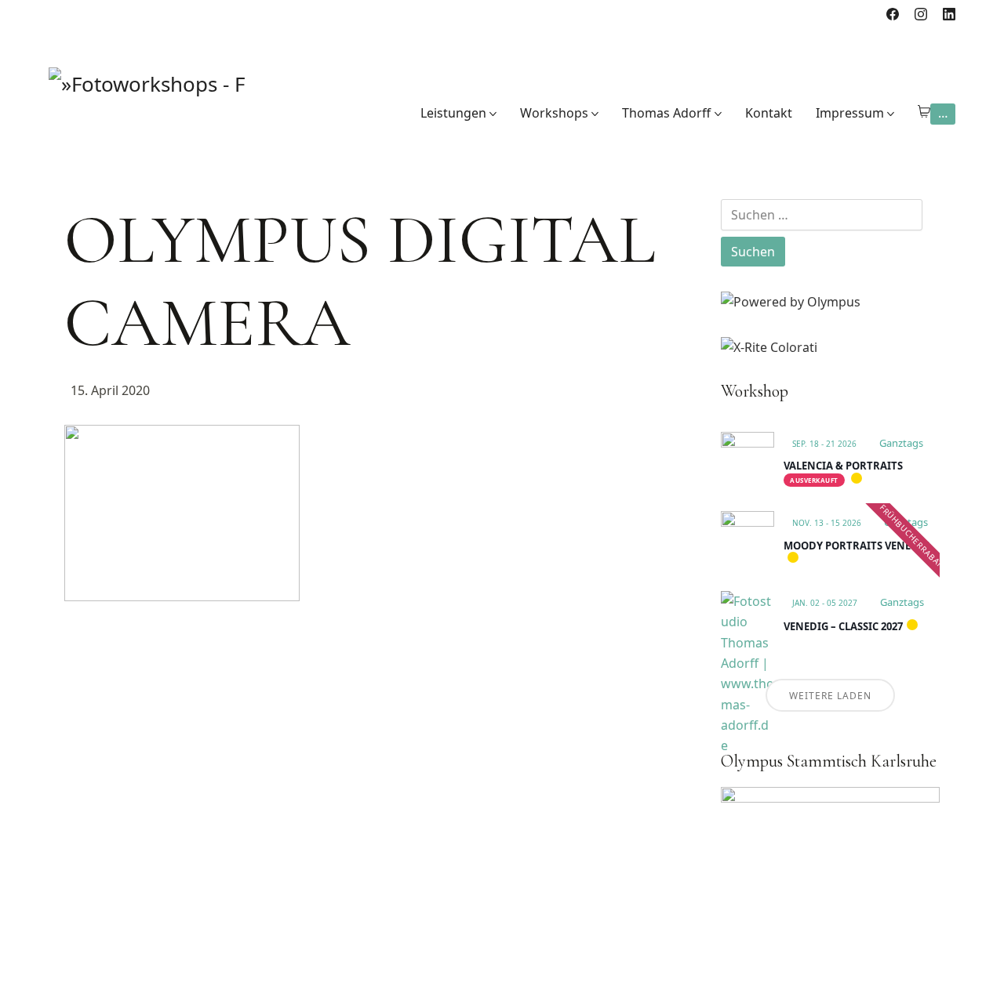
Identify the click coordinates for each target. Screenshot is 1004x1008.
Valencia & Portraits (843, 466)
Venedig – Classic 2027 (843, 626)
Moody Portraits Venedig (856, 545)
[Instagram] (921, 14)
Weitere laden (830, 695)
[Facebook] (892, 14)
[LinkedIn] (949, 14)
